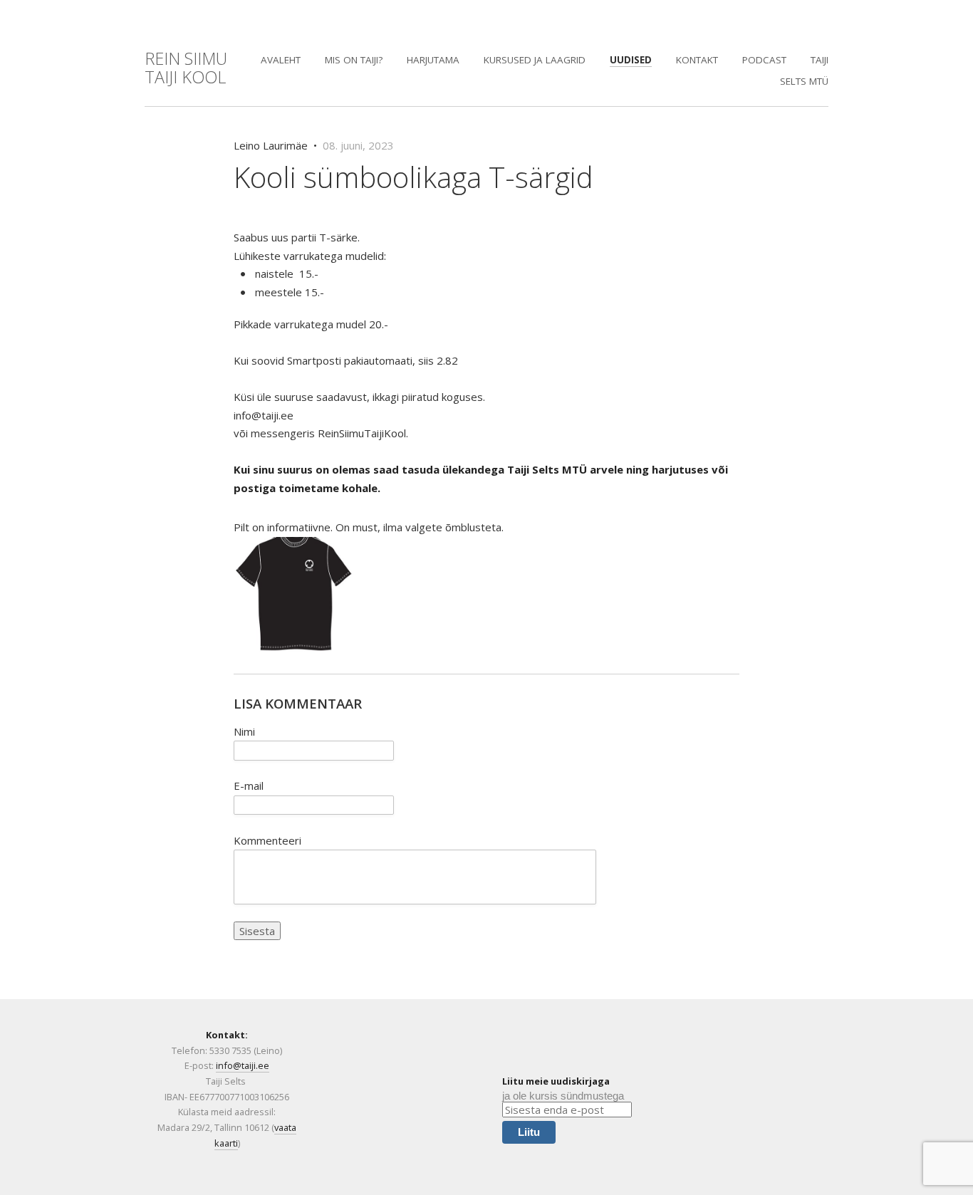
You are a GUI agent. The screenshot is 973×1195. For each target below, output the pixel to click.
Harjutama (433, 59)
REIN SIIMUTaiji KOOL (186, 67)
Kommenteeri (267, 840)
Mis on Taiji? (354, 59)
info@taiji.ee (242, 1065)
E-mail (249, 785)
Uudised (631, 59)
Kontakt (697, 59)
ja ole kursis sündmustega (563, 1096)
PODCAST (764, 59)
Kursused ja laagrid (535, 59)
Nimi (244, 731)
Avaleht (281, 59)
